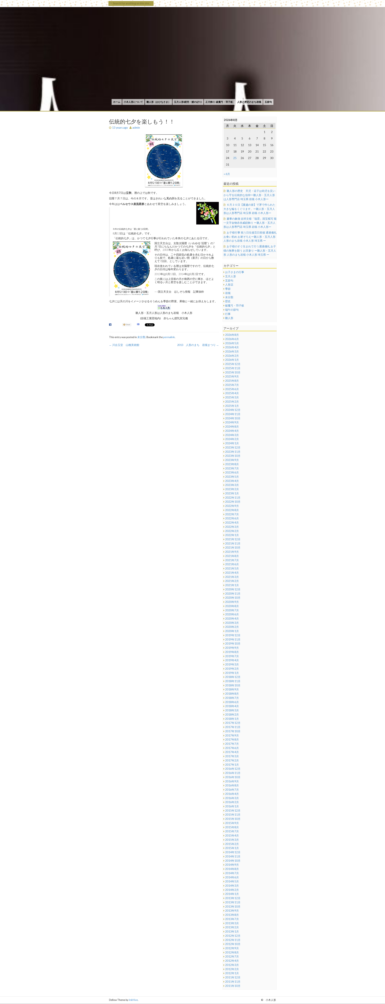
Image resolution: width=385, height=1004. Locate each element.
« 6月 (227, 174)
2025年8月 (232, 380)
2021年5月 (232, 568)
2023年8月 (232, 464)
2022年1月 (232, 535)
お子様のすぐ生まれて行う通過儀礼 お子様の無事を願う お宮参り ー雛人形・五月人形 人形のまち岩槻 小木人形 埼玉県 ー (249, 250)
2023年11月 (232, 451)
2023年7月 (232, 468)
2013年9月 (232, 910)
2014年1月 (232, 894)
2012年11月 (232, 940)
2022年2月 (232, 531)
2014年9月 (232, 864)
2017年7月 (232, 743)
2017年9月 (232, 735)
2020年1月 (232, 631)
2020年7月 (232, 610)
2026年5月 (232, 343)
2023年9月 (232, 460)
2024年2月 (232, 439)
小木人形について (133, 101)
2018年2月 (232, 714)
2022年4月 (232, 522)
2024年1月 (232, 443)
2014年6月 (232, 877)
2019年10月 (232, 643)
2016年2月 (232, 802)
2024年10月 (232, 418)
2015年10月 (232, 818)
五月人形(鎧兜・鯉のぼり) (188, 101)
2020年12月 (232, 589)
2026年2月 (232, 355)
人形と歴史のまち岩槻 (249, 101)
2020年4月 (232, 618)
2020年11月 (232, 593)
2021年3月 (232, 577)
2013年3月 (232, 923)
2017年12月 (232, 722)
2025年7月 (232, 385)
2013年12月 (232, 898)
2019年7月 (232, 656)
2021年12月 (232, 539)
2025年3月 (232, 397)
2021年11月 (232, 543)
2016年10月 (232, 777)
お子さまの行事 (234, 272)
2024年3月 (232, 435)
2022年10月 (232, 501)
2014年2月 (232, 889)
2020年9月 (232, 601)
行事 (228, 314)
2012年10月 (232, 944)
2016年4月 (232, 793)
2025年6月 (232, 389)
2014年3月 (232, 885)
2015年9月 (232, 823)
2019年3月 (232, 664)
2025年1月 (232, 405)
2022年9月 (232, 505)
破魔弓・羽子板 (234, 305)
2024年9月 (232, 422)
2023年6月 (232, 472)
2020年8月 (232, 606)
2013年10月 (232, 906)
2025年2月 (232, 401)
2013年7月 (232, 919)
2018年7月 (232, 697)
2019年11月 (232, 639)
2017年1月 (232, 764)
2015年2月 (232, 844)
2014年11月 (232, 856)
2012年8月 (232, 952)
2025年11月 (232, 368)
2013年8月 (232, 914)
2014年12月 (232, 852)
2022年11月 (232, 497)
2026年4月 (232, 347)
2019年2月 (232, 668)
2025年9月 (232, 376)
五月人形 (230, 276)
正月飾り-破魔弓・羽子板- (219, 101)
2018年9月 (232, 689)
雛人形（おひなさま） (158, 101)
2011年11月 (232, 981)
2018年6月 (232, 702)
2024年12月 (232, 410)
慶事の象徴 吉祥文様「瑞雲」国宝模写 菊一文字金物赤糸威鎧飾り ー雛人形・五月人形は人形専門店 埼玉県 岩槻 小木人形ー (250, 222)
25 (235, 158)
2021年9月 (232, 551)
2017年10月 (232, 731)
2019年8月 (232, 652)
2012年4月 (232, 960)
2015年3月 (232, 839)
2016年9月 (232, 781)
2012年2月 (232, 969)
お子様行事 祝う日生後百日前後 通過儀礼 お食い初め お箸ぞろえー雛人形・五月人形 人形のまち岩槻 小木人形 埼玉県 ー (250, 236)
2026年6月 (232, 339)
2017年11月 (232, 727)
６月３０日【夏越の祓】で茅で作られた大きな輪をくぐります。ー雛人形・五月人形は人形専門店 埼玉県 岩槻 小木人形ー (249, 208)
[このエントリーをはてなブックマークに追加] (138, 324)
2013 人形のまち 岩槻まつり (198, 345)
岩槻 (228, 293)
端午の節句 (232, 309)
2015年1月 (232, 848)
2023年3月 (232, 485)
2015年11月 (232, 814)
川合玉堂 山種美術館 (124, 345)
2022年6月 (232, 518)
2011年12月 (232, 977)
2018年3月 (232, 710)
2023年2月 (232, 489)
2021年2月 (232, 581)
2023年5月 (232, 476)
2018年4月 (232, 706)
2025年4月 (232, 393)
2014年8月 (232, 869)
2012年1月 (232, 973)
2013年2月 (232, 927)
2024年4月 (232, 430)
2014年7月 (232, 873)
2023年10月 (232, 455)
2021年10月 (232, 547)
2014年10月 (232, 860)
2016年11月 (232, 773)
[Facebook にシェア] (110, 324)
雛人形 (229, 318)
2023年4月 (232, 481)
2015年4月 (232, 835)
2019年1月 (232, 672)
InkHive (133, 999)
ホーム (116, 101)
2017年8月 (232, 739)
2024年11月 (232, 414)
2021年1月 (232, 585)
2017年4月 (232, 752)
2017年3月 (232, 756)
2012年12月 (232, 935)
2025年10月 (232, 372)
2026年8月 (232, 334)
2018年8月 (232, 693)
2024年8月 (232, 426)
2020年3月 (232, 622)
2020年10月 (232, 597)
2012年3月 (232, 965)
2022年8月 (232, 510)
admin (136, 127)
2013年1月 (232, 931)
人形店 (229, 284)
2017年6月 (232, 748)
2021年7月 (232, 560)
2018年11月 (232, 681)
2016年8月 (232, 785)
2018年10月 (232, 685)
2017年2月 (232, 760)
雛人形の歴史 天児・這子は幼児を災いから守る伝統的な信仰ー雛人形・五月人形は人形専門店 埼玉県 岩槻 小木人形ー (249, 195)
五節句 (268, 101)
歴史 (228, 301)
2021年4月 (232, 572)
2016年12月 (232, 768)
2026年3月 (232, 351)
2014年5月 (232, 881)
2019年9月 (232, 647)
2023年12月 (232, 447)
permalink (169, 337)
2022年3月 (232, 526)
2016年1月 (232, 806)
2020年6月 (232, 614)
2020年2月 (232, 626)
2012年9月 (232, 948)
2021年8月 (232, 556)
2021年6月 (232, 564)
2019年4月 (232, 660)
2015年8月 (232, 827)
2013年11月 (232, 902)
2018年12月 (232, 677)
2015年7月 (232, 831)
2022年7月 (232, 514)
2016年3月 (232, 798)
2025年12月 (232, 364)
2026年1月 (232, 359)
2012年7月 (232, 956)
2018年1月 (232, 718)
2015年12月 (232, 810)
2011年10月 (232, 985)
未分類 (141, 337)
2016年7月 (232, 789)
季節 (228, 288)
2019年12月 (232, 635)
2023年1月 (232, 493)
